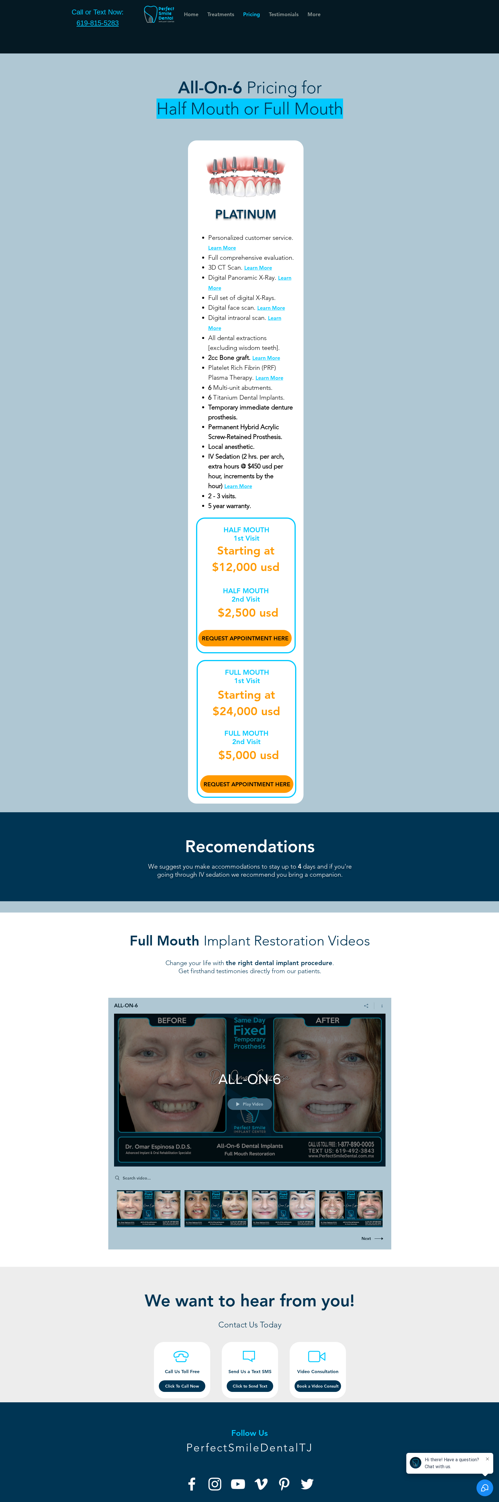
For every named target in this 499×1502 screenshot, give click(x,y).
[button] (283, 14)
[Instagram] (215, 1484)
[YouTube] (238, 1484)
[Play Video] (148, 1208)
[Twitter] (307, 1484)
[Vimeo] (261, 1484)
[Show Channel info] (380, 1005)
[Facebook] (191, 1484)
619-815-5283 (98, 23)
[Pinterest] (284, 1484)
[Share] (366, 1005)
